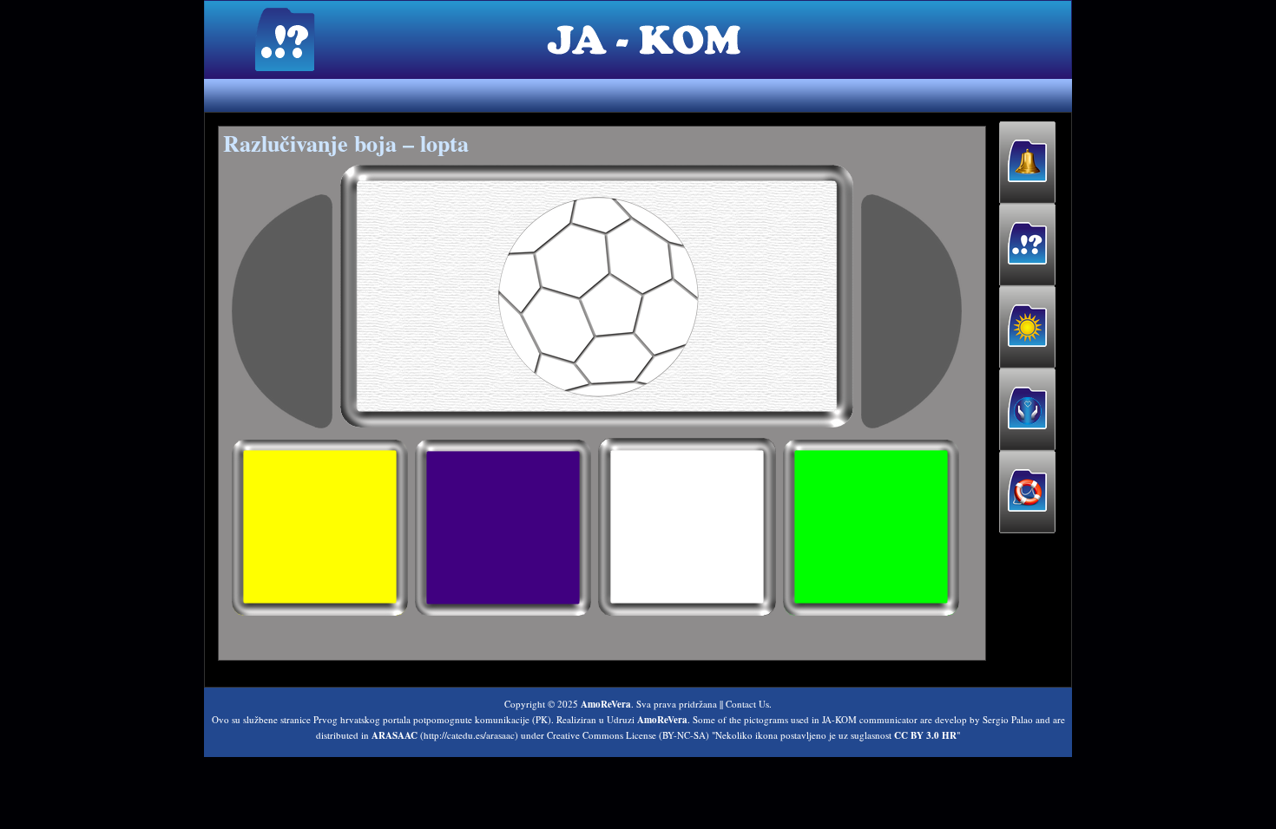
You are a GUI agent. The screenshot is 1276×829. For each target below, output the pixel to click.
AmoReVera (606, 704)
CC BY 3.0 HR (925, 735)
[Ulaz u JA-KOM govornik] (1027, 245)
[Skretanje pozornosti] (1027, 162)
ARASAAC (395, 735)
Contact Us (747, 703)
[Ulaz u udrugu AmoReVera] (1027, 410)
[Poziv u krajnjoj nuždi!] (1027, 492)
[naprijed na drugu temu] (911, 311)
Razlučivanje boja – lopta (346, 143)
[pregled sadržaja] (282, 311)
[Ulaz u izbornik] (1027, 327)
